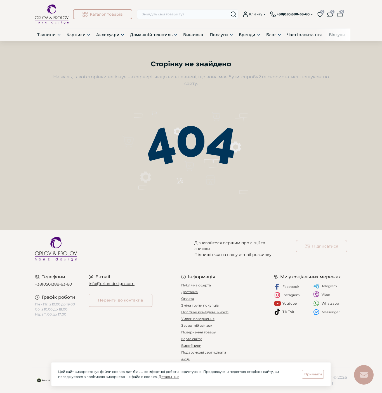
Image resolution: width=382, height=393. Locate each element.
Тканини (46, 34)
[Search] (233, 14)
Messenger (331, 312)
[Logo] (52, 14)
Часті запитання (304, 34)
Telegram (329, 286)
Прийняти (313, 374)
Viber (326, 294)
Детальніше (169, 377)
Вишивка (193, 34)
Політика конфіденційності (204, 312)
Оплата (187, 298)
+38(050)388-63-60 (53, 284)
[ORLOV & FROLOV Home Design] (111, 249)
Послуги (219, 34)
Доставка (189, 292)
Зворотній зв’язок (196, 325)
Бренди (247, 34)
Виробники (191, 345)
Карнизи (76, 34)
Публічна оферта (196, 285)
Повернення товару (198, 332)
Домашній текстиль (151, 34)
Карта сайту (191, 339)
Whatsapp (330, 303)
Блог (271, 34)
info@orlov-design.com (112, 283)
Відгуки (337, 34)
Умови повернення (197, 319)
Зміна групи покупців (200, 305)
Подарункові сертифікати (203, 352)
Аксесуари (107, 34)
